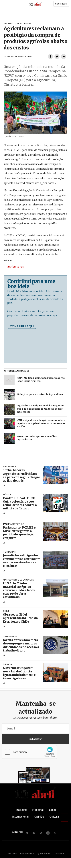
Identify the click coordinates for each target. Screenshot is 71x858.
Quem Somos (44, 853)
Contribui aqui (22, 326)
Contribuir (12, 853)
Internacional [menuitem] (20, 816)
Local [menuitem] (52, 809)
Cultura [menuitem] (54, 816)
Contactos (59, 853)
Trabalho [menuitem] (21, 809)
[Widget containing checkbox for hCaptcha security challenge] (29, 752)
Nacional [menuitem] (38, 809)
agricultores (15, 266)
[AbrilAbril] (35, 798)
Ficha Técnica (27, 853)
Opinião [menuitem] (39, 816)
